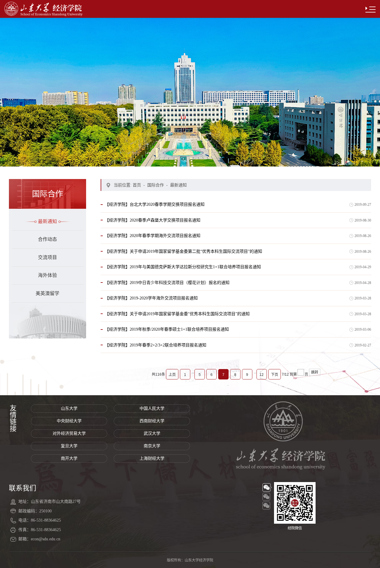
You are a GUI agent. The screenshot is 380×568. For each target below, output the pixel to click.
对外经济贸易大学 (69, 433)
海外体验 (47, 275)
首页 (137, 185)
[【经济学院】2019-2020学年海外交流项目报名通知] (151, 304)
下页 (274, 375)
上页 (172, 375)
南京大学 (152, 446)
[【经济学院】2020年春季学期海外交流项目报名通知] (152, 242)
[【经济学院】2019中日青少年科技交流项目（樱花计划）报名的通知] (167, 289)
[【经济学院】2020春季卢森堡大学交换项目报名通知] (152, 226)
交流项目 (47, 257)
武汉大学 (152, 433)
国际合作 (155, 185)
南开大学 (69, 458)
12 (261, 375)
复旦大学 (69, 446)
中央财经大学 (69, 421)
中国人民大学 (152, 408)
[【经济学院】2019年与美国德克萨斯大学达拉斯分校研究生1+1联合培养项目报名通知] (183, 273)
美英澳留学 (47, 293)
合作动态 (47, 239)
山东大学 (69, 408)
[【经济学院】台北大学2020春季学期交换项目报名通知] (155, 211)
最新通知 (47, 221)
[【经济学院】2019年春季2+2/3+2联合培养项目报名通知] (155, 351)
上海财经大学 (152, 458)
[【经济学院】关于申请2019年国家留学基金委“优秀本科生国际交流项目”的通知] (177, 320)
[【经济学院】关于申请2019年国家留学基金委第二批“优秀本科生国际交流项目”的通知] (183, 257)
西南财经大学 (152, 421)
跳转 (314, 372)
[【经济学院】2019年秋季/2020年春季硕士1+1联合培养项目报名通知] (167, 336)
